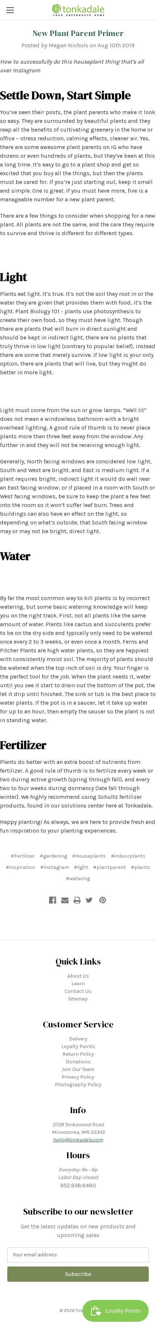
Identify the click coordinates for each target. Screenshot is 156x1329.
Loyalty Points (78, 1046)
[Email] (65, 900)
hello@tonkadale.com (78, 1140)
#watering (78, 878)
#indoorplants (128, 856)
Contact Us (78, 991)
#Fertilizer (23, 856)
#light (81, 867)
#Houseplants (89, 856)
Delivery (78, 1039)
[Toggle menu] (10, 10)
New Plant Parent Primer (78, 33)
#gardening (53, 856)
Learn (78, 983)
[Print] (77, 900)
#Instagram (54, 867)
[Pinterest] (102, 900)
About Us (78, 976)
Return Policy (78, 1054)
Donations (78, 1062)
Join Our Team (78, 1069)
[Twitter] (89, 900)
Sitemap (78, 999)
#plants (140, 867)
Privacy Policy (78, 1077)
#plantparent (109, 867)
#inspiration (20, 867)
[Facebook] (52, 900)
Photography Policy (78, 1085)
